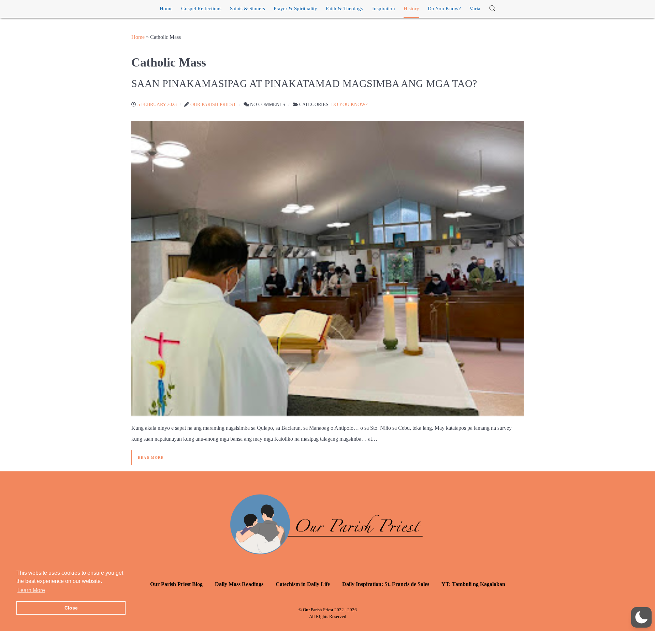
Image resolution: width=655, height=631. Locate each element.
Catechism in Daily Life (303, 584)
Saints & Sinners (247, 8)
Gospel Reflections (201, 8)
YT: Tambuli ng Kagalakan (473, 584)
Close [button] (71, 608)
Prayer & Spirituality (295, 8)
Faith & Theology (345, 8)
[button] (492, 8)
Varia (474, 8)
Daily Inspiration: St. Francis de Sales (385, 584)
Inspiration (383, 8)
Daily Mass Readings (239, 584)
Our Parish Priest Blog (176, 584)
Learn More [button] (31, 590)
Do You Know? (444, 8)
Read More (151, 457)
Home (166, 8)
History (411, 8)
